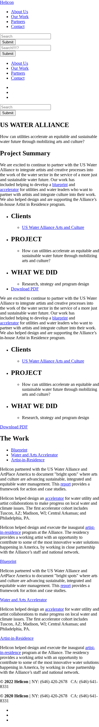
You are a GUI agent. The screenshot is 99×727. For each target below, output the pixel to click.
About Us (19, 11)
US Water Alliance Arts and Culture (53, 227)
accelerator (9, 189)
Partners (18, 21)
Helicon (7, 2)
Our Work (20, 16)
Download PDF (25, 289)
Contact (17, 26)
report (66, 484)
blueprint (60, 184)
